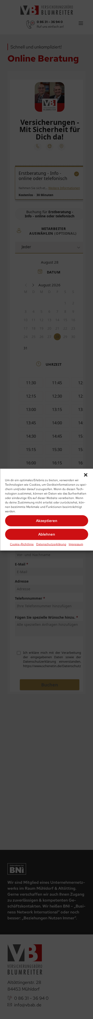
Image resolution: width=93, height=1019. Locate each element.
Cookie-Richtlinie (22, 544)
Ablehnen (46, 534)
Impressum (76, 544)
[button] (85, 474)
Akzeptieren (46, 520)
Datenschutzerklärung (51, 544)
